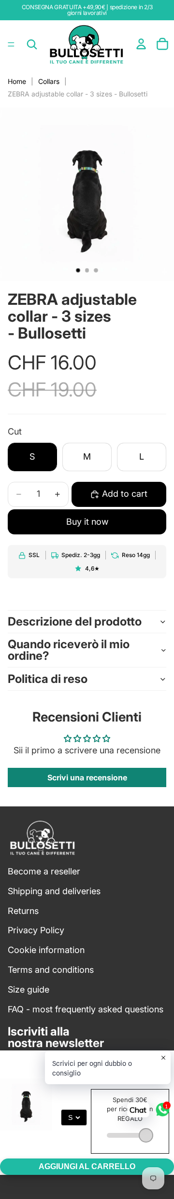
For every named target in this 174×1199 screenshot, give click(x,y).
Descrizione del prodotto (75, 621)
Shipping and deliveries (54, 891)
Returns (23, 911)
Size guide (28, 989)
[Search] (32, 44)
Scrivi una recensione (87, 777)
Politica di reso (47, 679)
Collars (48, 81)
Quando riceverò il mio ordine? (69, 650)
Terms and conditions (51, 970)
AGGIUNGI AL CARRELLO (87, 1166)
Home (17, 81)
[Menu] (11, 44)
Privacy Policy (36, 930)
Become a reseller (44, 871)
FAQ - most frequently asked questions (85, 1009)
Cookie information (46, 950)
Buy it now (87, 522)
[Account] (141, 43)
